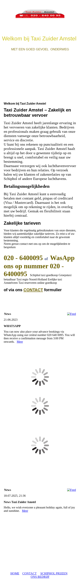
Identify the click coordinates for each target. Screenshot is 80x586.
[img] (39, 14)
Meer (20, 341)
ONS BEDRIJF (40, 576)
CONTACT (33, 289)
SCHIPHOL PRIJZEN (54, 573)
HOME (14, 573)
